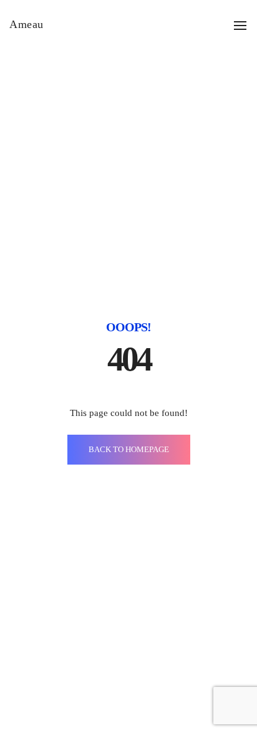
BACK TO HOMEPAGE (129, 449)
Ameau (26, 24)
